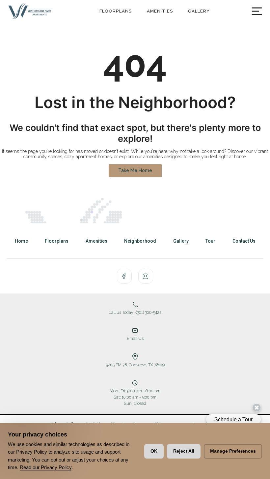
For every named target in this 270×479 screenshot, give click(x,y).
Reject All (183, 451)
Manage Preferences (233, 451)
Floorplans (115, 11)
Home (21, 241)
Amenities (160, 11)
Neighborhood (140, 241)
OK (153, 451)
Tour (210, 241)
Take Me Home (135, 170)
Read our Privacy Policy (45, 467)
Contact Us (244, 241)
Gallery (199, 11)
